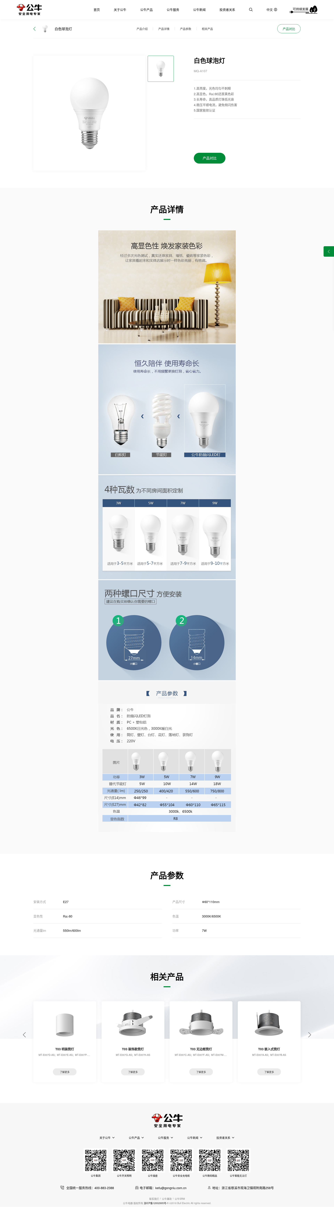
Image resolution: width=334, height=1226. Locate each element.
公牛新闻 (199, 9)
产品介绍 (142, 29)
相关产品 (207, 29)
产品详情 (163, 29)
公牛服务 (173, 9)
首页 (97, 9)
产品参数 (185, 29)
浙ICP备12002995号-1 (156, 1203)
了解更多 (65, 1072)
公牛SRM (180, 1198)
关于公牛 (120, 9)
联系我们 (154, 1198)
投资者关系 (227, 9)
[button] (24, 1034)
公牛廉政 (167, 1198)
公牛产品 (146, 9)
